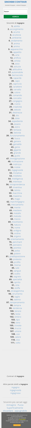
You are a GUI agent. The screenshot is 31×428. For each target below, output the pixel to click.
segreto (17, 276)
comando (17, 95)
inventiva (17, 187)
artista (17, 60)
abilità (17, 26)
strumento (17, 293)
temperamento (17, 302)
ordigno (17, 230)
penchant (17, 242)
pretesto (17, 259)
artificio (17, 57)
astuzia (17, 66)
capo (17, 80)
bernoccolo (17, 75)
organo (17, 236)
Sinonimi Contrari (15, 2)
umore (18, 331)
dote (17, 118)
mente (17, 207)
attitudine (17, 69)
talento (17, 299)
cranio (17, 103)
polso (17, 250)
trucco (18, 328)
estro (17, 127)
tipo (18, 319)
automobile (17, 72)
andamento (16, 40)
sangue (17, 270)
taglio (17, 296)
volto (18, 342)
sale (17, 267)
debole (17, 109)
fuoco (17, 138)
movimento (17, 221)
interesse (17, 181)
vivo (18, 339)
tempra (17, 305)
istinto (17, 190)
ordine (17, 233)
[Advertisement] (15, 363)
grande (17, 152)
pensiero (17, 244)
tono (18, 322)
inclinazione (17, 161)
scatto (17, 273)
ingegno (15, 387)
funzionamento (17, 135)
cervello (17, 89)
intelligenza (17, 178)
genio (17, 147)
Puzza (20, 405)
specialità (17, 279)
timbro (18, 316)
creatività (17, 106)
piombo (17, 247)
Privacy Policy (22, 419)
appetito (17, 52)
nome (17, 227)
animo (17, 46)
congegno (17, 101)
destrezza (17, 112)
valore (18, 337)
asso (17, 63)
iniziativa (17, 173)
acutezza (16, 34)
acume (16, 32)
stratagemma (17, 290)
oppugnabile (21, 410)
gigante (17, 150)
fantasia (17, 129)
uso (18, 334)
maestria (17, 196)
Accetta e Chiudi (17, 425)
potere (17, 253)
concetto (17, 98)
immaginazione (17, 158)
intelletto (17, 175)
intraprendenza (17, 184)
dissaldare (8, 410)
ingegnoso (16, 393)
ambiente (16, 37)
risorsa (17, 265)
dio (17, 115)
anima (17, 43)
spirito (17, 282)
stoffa (17, 288)
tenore (18, 311)
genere (17, 141)
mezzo (17, 219)
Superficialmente (15, 407)
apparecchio (17, 49)
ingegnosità (17, 170)
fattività (17, 132)
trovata (18, 325)
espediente (17, 121)
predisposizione (17, 256)
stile (17, 285)
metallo (17, 213)
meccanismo (17, 204)
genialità (17, 144)
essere (17, 124)
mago (17, 198)
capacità (17, 78)
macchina (17, 193)
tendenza (17, 308)
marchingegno (17, 201)
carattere (17, 86)
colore (17, 92)
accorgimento (16, 29)
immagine (11, 405)
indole (17, 167)
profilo (17, 262)
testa (18, 313)
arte (17, 55)
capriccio (17, 83)
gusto (17, 155)
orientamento (17, 239)
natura (17, 224)
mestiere (17, 210)
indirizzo (17, 164)
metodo (17, 216)
